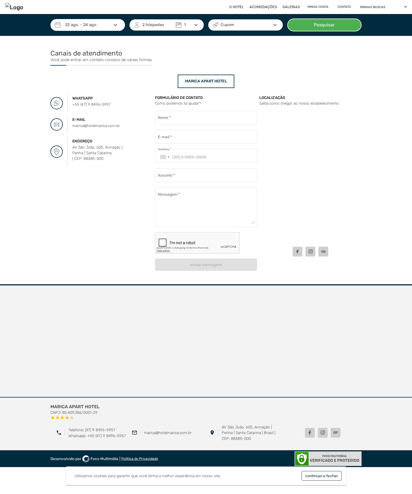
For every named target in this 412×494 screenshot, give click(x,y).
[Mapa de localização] (206, 341)
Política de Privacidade (139, 459)
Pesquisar (324, 24)
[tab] (206, 81)
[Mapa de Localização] (310, 175)
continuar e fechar (321, 476)
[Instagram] (323, 433)
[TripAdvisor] (336, 433)
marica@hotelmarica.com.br (168, 432)
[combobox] (164, 157)
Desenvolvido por (84, 458)
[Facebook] (310, 433)
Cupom (227, 24)
